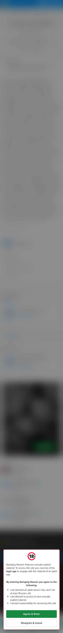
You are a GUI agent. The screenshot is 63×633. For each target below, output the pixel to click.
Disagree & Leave (31, 623)
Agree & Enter (31, 614)
